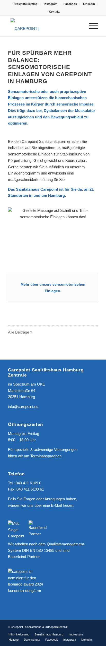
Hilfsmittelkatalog (26, 3)
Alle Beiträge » (20, 332)
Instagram (50, 3)
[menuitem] (25, 4)
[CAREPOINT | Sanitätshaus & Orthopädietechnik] (44, 26)
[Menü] (91, 26)
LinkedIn (89, 3)
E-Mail (56, 505)
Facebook (70, 3)
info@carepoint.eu (23, 406)
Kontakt (54, 11)
